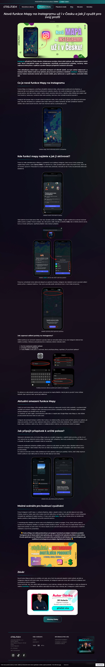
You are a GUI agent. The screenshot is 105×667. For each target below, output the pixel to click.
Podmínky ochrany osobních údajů (61, 642)
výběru (45, 277)
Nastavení (66, 664)
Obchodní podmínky (61, 639)
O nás (34, 639)
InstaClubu (25, 586)
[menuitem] (27, 7)
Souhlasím (100, 665)
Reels (57, 516)
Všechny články (52, 619)
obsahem (74, 72)
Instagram (21, 61)
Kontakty (36, 642)
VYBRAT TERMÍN (65, 1)
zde (60, 664)
